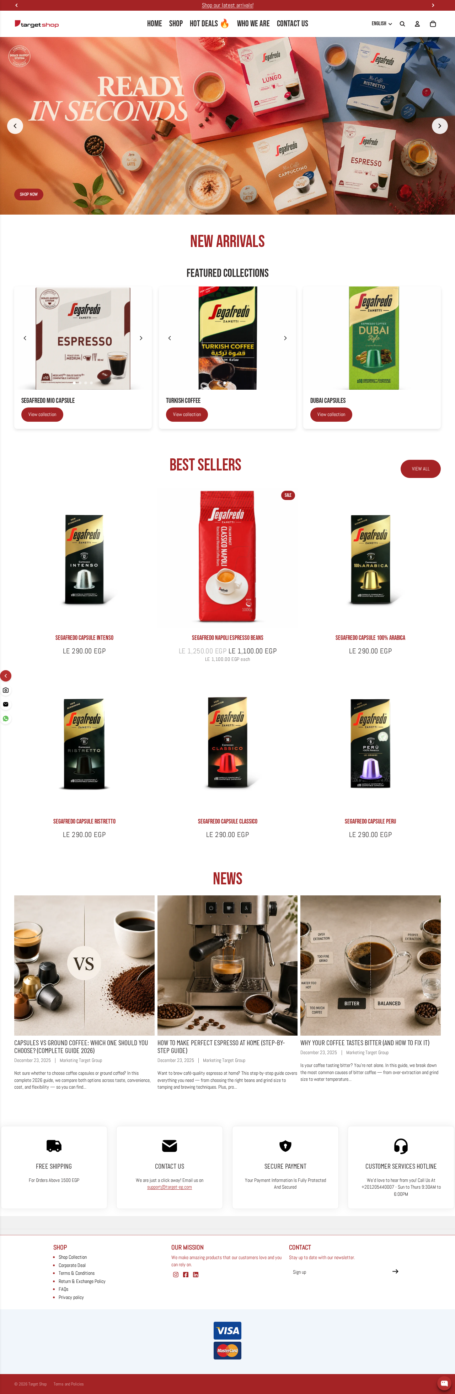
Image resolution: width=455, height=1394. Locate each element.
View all (421, 468)
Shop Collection (73, 1257)
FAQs (63, 1289)
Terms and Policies (69, 1384)
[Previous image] (25, 338)
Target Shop (37, 1384)
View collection (42, 414)
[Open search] (402, 24)
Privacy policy (71, 1297)
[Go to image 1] (74, 383)
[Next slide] (440, 126)
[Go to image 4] (91, 383)
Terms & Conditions (77, 1273)
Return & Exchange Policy (82, 1281)
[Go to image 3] (85, 383)
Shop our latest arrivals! (227, 5)
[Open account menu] (417, 24)
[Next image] (141, 338)
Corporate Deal (72, 1265)
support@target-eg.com (169, 1187)
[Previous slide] (15, 126)
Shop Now (378, 194)
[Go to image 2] (80, 383)
